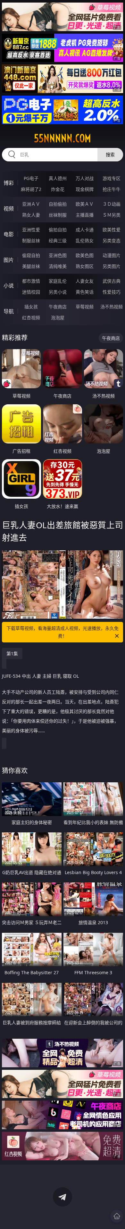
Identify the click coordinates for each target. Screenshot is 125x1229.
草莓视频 (85, 307)
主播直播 (85, 215)
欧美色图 (85, 255)
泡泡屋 (57, 317)
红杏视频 (31, 317)
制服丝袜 (31, 240)
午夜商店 (58, 307)
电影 (9, 234)
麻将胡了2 (31, 189)
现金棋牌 (85, 189)
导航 (9, 311)
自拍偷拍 (58, 204)
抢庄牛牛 (112, 189)
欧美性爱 (112, 230)
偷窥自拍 (31, 255)
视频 (9, 208)
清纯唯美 (58, 266)
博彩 (9, 182)
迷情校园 (31, 292)
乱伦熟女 (85, 240)
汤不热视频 (111, 307)
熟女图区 (85, 266)
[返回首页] (116, 1216)
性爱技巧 (112, 292)
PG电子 (31, 178)
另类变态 (112, 240)
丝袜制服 (58, 215)
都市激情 (31, 281)
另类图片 (112, 266)
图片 (9, 259)
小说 (9, 285)
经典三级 (58, 240)
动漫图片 (112, 255)
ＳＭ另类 (112, 215)
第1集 (12, 653)
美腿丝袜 (31, 266)
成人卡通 (85, 230)
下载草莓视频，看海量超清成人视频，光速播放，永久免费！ (62, 632)
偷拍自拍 (58, 230)
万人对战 (85, 178)
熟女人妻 (31, 215)
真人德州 (58, 178)
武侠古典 (112, 281)
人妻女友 (85, 281)
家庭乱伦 (58, 281)
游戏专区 (112, 178)
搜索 (110, 154)
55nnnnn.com (62, 138)
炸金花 (57, 189)
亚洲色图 (58, 255)
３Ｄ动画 (112, 204)
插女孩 (31, 307)
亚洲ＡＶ (31, 204)
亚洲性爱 (31, 230)
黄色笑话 (85, 292)
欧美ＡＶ (85, 204)
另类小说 (58, 292)
